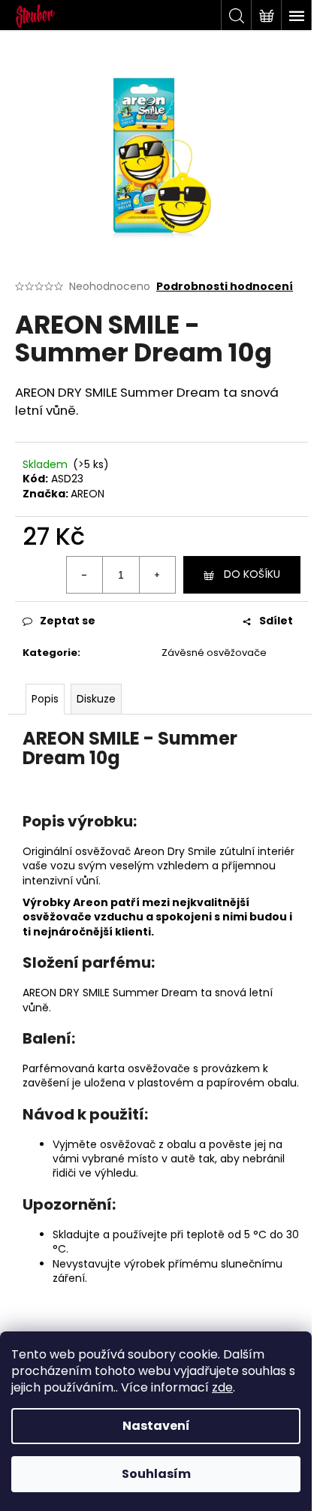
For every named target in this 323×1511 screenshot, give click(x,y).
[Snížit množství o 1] (85, 575)
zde (222, 1387)
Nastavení (156, 1425)
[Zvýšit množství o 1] (157, 575)
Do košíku (252, 574)
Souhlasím (156, 1473)
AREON (87, 493)
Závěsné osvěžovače (214, 652)
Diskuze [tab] (96, 698)
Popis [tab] (45, 698)
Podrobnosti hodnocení (224, 287)
